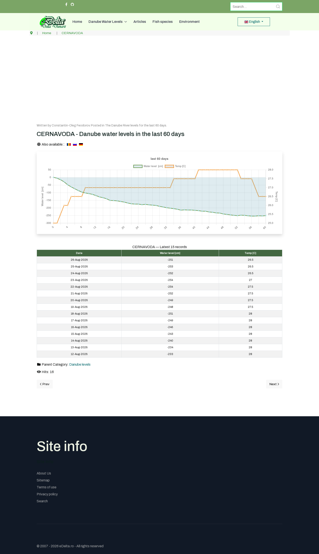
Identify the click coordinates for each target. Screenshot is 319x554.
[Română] (69, 144)
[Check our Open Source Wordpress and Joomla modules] (72, 4)
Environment (189, 21)
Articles (139, 21)
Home (77, 21)
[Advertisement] (159, 83)
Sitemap (43, 480)
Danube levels (79, 364)
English (254, 21)
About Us (44, 473)
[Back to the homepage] (51, 21)
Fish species (163, 21)
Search (42, 501)
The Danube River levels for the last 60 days (135, 125)
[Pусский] (75, 144)
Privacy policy (47, 494)
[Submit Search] (278, 6)
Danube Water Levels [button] (106, 21)
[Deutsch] (81, 144)
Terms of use (46, 487)
